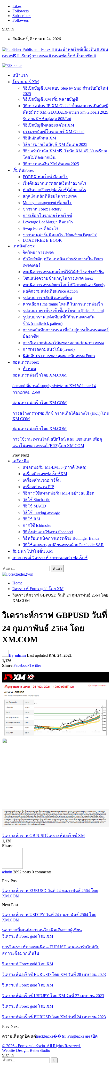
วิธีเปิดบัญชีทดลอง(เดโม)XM (48, 125)
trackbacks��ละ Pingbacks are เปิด (67, 1036)
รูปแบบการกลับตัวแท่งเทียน (47, 297)
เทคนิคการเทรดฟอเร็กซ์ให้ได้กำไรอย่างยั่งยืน (63, 272)
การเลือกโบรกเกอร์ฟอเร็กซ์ (47, 215)
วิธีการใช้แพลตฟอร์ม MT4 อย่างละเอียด (58, 493)
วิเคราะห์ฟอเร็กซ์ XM (65, 835)
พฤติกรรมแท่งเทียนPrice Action (50, 291)
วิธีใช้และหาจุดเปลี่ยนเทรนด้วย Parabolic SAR (63, 545)
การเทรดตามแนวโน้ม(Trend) (49, 349)
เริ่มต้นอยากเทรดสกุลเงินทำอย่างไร (54, 183)
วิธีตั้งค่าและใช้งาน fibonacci (48, 532)
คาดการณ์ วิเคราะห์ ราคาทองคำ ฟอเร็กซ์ (50, 557)
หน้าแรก (20, 75)
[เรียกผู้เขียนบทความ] (12, 867)
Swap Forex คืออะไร (40, 228)
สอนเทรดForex (25, 362)
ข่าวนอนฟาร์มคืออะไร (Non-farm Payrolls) (60, 235)
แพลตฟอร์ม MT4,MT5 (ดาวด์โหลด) (54, 467)
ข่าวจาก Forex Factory (42, 209)
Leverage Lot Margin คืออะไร (48, 222)
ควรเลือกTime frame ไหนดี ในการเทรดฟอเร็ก (63, 304)
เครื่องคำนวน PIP (38, 486)
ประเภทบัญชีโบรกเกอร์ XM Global (53, 131)
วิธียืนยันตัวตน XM (39, 138)
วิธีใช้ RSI (31, 519)
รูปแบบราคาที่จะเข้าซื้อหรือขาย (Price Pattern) (63, 310)
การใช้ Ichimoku (37, 525)
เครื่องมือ (20, 461)
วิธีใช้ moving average (41, 512)
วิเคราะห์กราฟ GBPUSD (24, 835)
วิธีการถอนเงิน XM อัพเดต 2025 (51, 164)
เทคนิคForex (23, 246)
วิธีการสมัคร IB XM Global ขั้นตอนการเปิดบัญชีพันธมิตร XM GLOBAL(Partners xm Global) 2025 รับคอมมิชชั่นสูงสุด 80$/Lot (65, 112)
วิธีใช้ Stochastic (36, 499)
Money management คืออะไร (47, 202)
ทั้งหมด (29, 368)
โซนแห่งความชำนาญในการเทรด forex (58, 278)
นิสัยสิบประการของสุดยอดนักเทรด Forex (59, 356)
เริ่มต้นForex (23, 170)
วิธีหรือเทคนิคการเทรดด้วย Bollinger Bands (61, 538)
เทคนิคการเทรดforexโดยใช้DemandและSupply (64, 285)
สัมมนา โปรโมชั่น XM (32, 551)
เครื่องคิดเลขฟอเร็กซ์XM (45, 474)
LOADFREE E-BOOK (42, 240)
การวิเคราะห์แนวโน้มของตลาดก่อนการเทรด (63, 343)
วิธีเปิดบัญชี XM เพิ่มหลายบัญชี (50, 99)
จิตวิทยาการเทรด (38, 252)
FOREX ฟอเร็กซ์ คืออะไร (45, 177)
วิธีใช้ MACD (34, 506)
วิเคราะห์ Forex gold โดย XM (27, 936)
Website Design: (16, 1050)
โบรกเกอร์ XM (25, 82)
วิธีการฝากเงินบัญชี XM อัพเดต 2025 (55, 144)
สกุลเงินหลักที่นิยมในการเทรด (50, 196)
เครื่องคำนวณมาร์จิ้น (42, 480)
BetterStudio (40, 1050)
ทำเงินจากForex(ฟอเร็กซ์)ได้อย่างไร (54, 189)
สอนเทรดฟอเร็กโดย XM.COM (39, 375)
